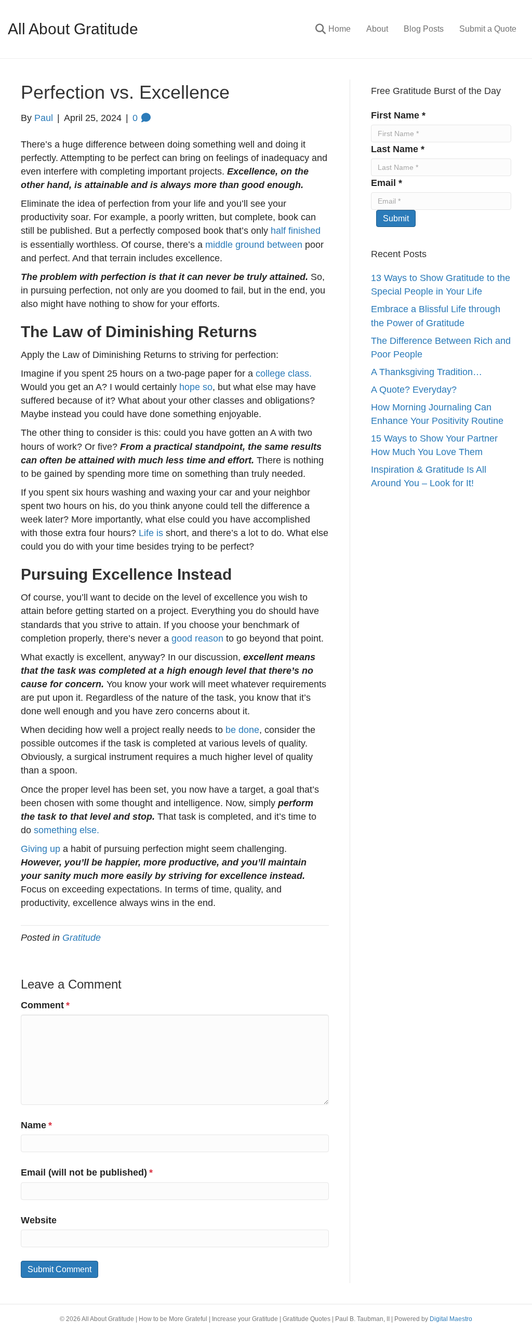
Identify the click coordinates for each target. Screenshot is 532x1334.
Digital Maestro (451, 1319)
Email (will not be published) (87, 1172)
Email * (386, 183)
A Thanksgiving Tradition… (426, 372)
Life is (151, 533)
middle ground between (253, 244)
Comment (45, 1005)
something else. (66, 830)
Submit (396, 218)
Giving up (40, 849)
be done (242, 730)
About (377, 28)
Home (339, 28)
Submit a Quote (487, 28)
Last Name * (397, 149)
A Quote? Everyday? (414, 389)
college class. (284, 373)
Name (36, 1125)
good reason (197, 638)
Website (39, 1220)
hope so (195, 387)
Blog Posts (424, 28)
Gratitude (81, 937)
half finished (296, 230)
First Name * (398, 115)
